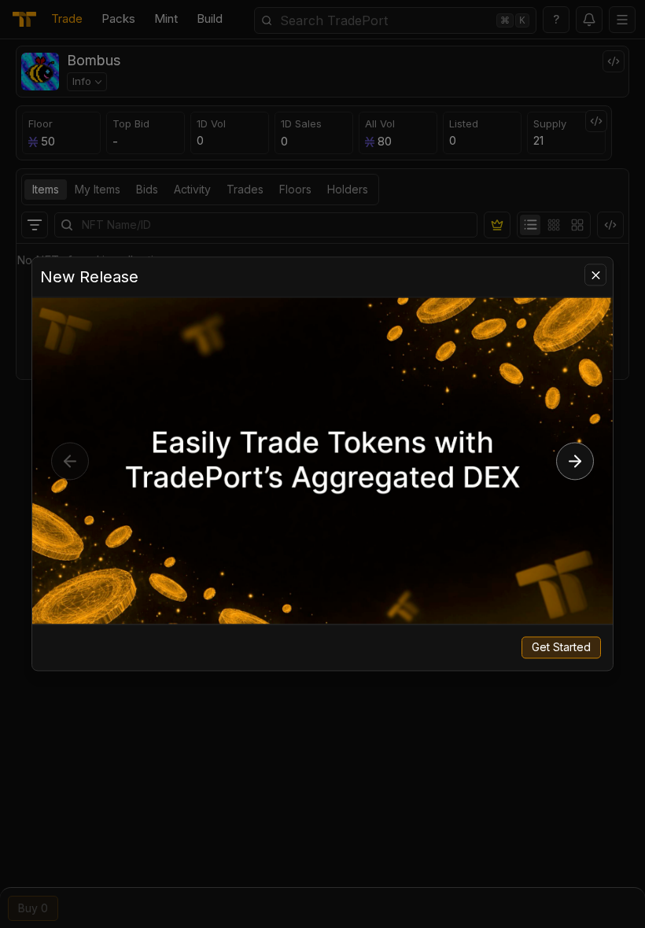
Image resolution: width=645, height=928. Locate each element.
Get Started (561, 647)
